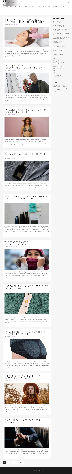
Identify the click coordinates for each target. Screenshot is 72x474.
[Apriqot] (11, 2)
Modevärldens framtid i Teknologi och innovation (26, 287)
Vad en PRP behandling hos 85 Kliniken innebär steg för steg (24, 21)
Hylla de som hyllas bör (58, 72)
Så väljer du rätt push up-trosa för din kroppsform (24, 333)
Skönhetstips (41, 6)
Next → (21, 462)
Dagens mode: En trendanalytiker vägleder (59, 76)
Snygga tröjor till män (58, 66)
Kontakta (8, 12)
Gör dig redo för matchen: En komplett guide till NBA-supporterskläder (60, 62)
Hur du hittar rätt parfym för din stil (26, 155)
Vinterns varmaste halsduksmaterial (16, 243)
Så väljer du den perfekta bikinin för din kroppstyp (25, 111)
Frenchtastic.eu (41, 470)
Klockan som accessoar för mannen (22, 421)
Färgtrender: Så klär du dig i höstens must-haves (23, 377)
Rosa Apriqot (14, 24)
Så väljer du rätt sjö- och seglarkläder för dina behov (23, 66)
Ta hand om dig (27, 6)
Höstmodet (61, 6)
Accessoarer (48, 6)
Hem (7, 6)
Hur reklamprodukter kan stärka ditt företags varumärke (25, 197)
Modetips (34, 6)
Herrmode (55, 6)
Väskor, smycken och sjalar (16, 6)
